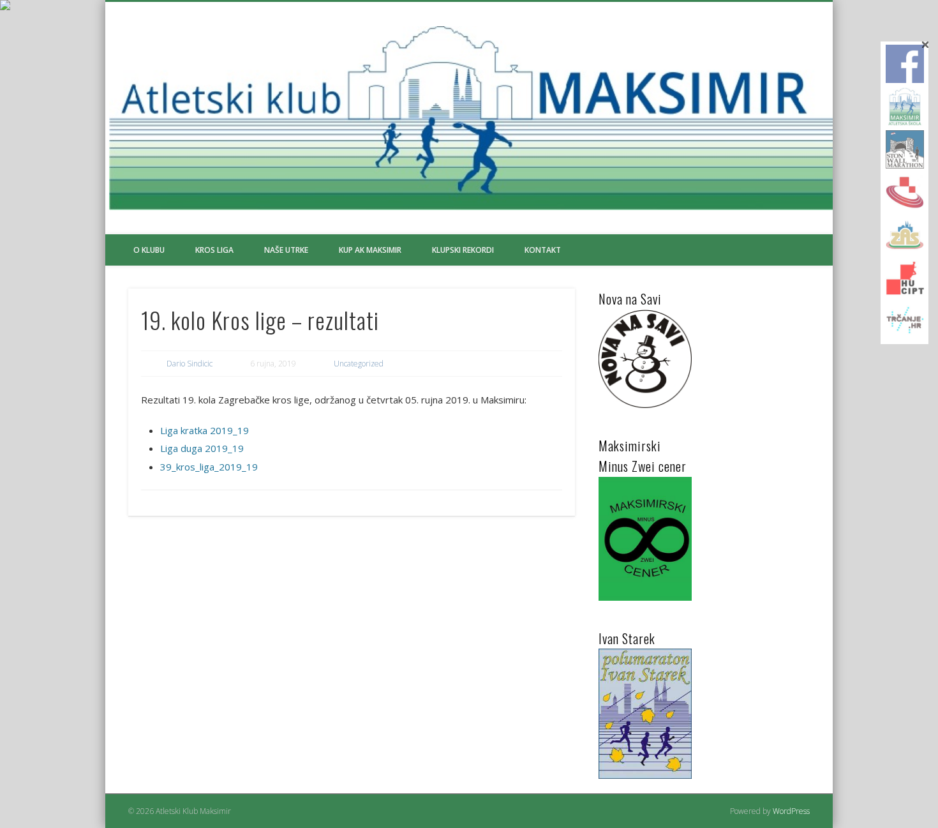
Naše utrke (286, 250)
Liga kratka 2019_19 (204, 430)
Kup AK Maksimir (370, 250)
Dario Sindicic (189, 363)
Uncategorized (358, 363)
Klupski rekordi (463, 250)
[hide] (925, 45)
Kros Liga (214, 250)
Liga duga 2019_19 (202, 448)
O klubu (149, 250)
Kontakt (543, 250)
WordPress (791, 811)
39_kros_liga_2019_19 (209, 466)
